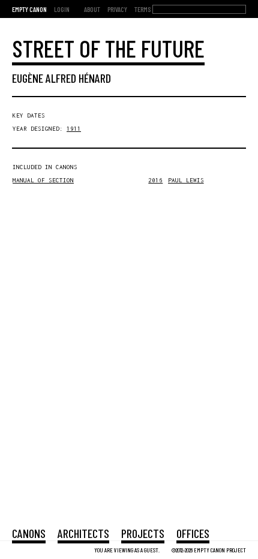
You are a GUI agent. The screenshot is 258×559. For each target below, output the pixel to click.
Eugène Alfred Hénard (61, 78)
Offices (192, 533)
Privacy (117, 9)
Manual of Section (43, 180)
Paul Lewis (186, 180)
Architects (83, 533)
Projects (142, 533)
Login (62, 9)
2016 (155, 180)
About (92, 9)
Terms (142, 9)
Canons (29, 533)
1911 (74, 128)
